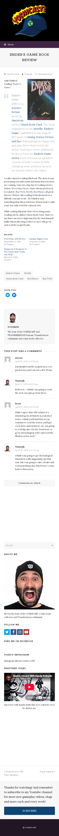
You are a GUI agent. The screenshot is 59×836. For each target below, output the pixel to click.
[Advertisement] (23, 518)
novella (38, 128)
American (17, 120)
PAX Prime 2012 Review (15, 239)
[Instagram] (20, 632)
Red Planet (39, 192)
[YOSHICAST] (29, 20)
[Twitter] (7, 632)
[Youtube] (26, 632)
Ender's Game (13, 273)
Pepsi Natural (46, 771)
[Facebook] (13, 632)
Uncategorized (45, 74)
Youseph (28, 74)
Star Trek (20, 192)
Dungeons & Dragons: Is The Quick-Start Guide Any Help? (15, 252)
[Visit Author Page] (29, 318)
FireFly (29, 192)
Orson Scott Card (31, 124)
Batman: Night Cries (39, 239)
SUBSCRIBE (29, 810)
